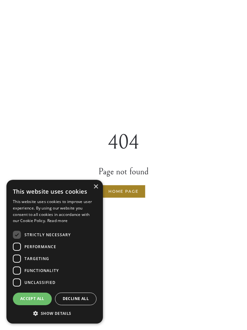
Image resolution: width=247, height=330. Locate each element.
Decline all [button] (76, 298)
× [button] (95, 186)
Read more (57, 220)
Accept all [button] (32, 298)
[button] (54, 313)
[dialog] (54, 252)
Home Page (123, 191)
